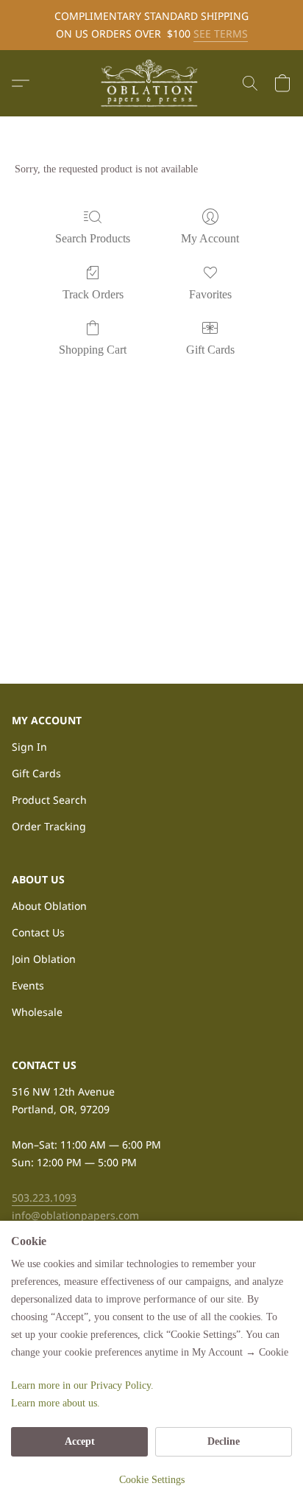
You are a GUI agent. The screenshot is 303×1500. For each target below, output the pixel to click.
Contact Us (38, 932)
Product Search (49, 800)
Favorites (210, 294)
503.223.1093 (44, 1198)
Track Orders (93, 294)
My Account (210, 238)
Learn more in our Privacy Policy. (82, 1385)
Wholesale (37, 1012)
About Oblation (49, 906)
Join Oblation (44, 959)
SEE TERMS (220, 34)
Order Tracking (49, 826)
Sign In (29, 747)
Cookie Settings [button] (152, 1479)
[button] (151, 83)
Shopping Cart (92, 349)
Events (28, 985)
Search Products (92, 238)
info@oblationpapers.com (75, 1215)
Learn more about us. (55, 1403)
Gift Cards (210, 349)
